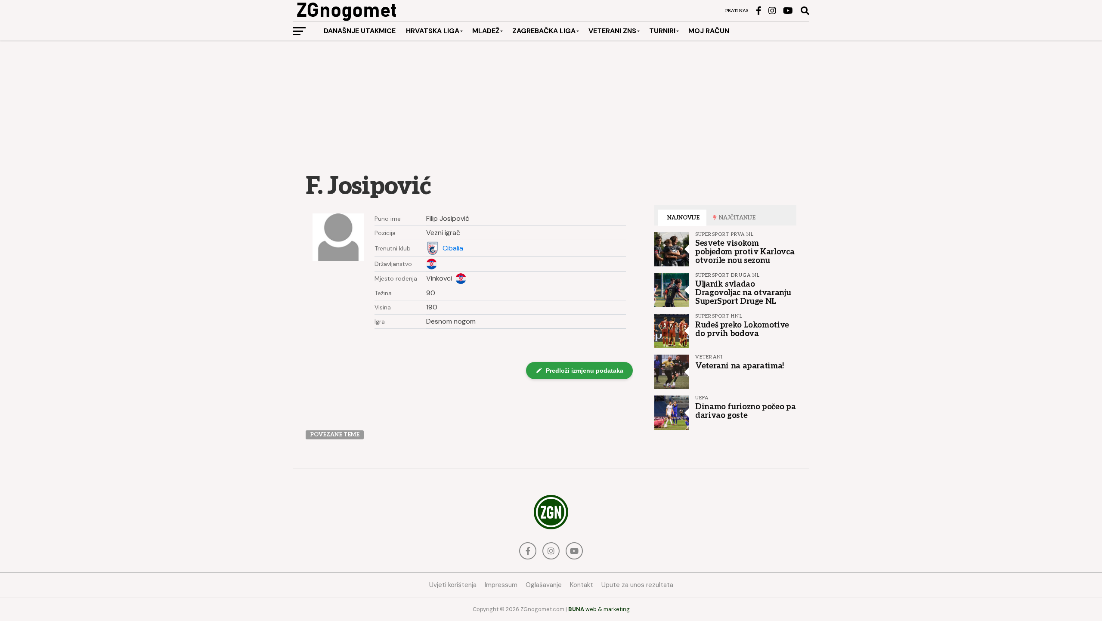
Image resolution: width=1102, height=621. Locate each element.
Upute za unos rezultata (637, 585)
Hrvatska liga (432, 30)
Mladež (485, 30)
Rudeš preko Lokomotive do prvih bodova (742, 329)
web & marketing (599, 609)
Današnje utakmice (360, 30)
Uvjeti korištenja (453, 585)
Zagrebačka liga (544, 30)
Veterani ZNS (612, 30)
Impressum (501, 585)
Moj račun (708, 30)
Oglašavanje (544, 585)
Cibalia (453, 248)
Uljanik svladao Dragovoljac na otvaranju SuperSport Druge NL (743, 292)
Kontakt (581, 585)
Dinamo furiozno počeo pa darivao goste (745, 411)
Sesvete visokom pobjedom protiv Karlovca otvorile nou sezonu (744, 251)
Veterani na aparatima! (739, 366)
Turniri (662, 30)
